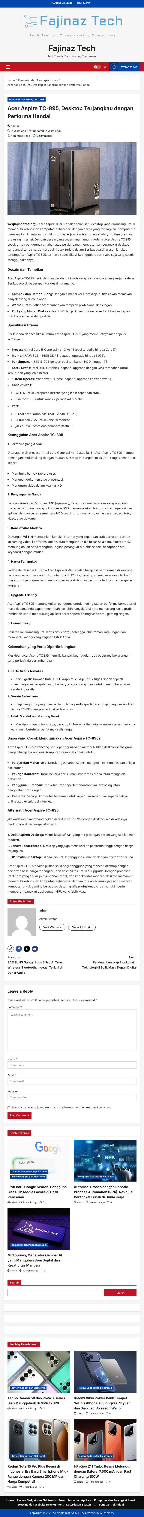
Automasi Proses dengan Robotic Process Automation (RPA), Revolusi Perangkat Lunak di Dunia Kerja (103, 1192)
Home (10, 1500)
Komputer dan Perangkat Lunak (26, 99)
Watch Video (129, 66)
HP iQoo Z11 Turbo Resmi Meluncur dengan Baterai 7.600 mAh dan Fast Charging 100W (102, 1471)
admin (15, 126)
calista (13, 1202)
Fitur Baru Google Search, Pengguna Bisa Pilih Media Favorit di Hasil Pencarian (37, 1192)
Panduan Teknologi (111, 1504)
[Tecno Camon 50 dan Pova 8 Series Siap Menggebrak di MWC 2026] (39, 1372)
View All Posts (82, 927)
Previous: (35, 965)
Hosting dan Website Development (41, 1504)
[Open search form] (105, 67)
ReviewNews (88, 1513)
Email (12, 1075)
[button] (8, 67)
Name (12, 1059)
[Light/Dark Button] (97, 67)
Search (14, 1282)
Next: (109, 962)
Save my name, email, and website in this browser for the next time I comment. (61, 1107)
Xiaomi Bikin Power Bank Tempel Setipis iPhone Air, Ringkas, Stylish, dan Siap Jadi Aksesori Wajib (102, 1403)
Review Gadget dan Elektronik (28, 1176)
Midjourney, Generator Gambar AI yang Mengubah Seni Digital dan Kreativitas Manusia (35, 1260)
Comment (15, 1007)
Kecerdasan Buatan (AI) (81, 1504)
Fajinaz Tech (72, 48)
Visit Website (52, 927)
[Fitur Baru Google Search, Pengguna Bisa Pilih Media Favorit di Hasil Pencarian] (39, 1161)
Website (13, 1091)
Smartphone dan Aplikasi (75, 1500)
